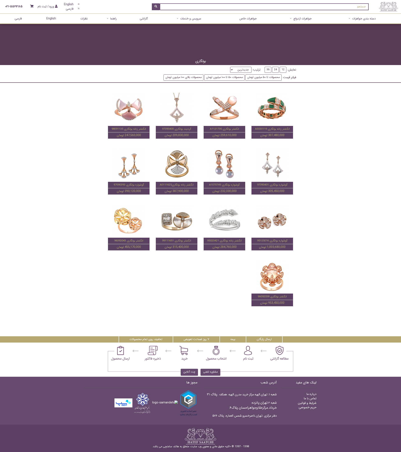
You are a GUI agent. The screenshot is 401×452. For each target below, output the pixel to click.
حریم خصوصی (307, 407)
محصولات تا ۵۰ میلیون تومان (263, 77)
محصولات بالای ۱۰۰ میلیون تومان (183, 77)
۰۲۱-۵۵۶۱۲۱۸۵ (14, 6)
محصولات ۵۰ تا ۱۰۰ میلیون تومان (224, 77)
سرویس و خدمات (190, 18)
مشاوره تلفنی (210, 372)
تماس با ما (310, 398)
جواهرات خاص (248, 18)
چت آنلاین (189, 372)
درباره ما (311, 394)
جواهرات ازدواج (302, 18)
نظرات (84, 18)
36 (267, 70)
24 (275, 70)
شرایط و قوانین (307, 403)
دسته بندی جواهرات (364, 18)
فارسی (70, 8)
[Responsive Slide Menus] (388, 6)
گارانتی (144, 18)
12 (283, 70)
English (69, 4)
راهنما (113, 18)
